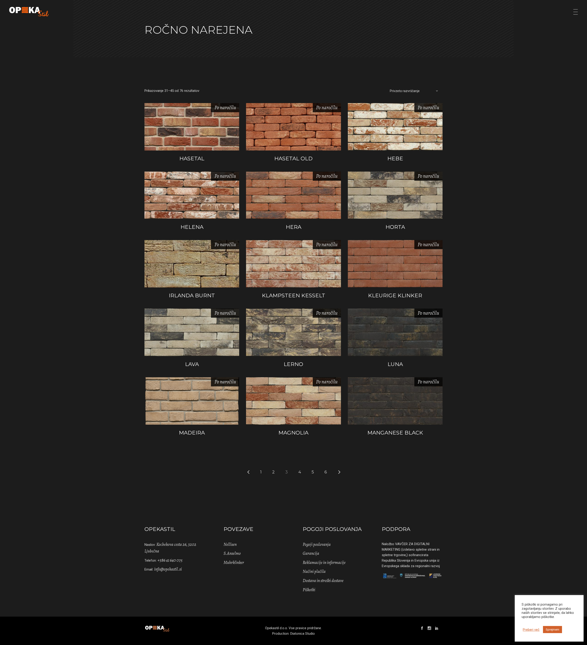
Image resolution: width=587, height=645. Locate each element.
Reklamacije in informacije (324, 563)
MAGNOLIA (293, 432)
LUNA (395, 364)
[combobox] (414, 90)
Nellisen (230, 544)
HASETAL (191, 158)
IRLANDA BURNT (192, 295)
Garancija (311, 553)
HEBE (395, 158)
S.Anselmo (232, 553)
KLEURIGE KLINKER (395, 295)
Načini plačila (314, 571)
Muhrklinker (234, 563)
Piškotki (309, 590)
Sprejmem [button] (552, 629)
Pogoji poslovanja (317, 544)
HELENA (191, 227)
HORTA (395, 227)
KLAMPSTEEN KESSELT (293, 295)
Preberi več (531, 630)
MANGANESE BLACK (395, 432)
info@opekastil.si (168, 569)
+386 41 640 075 (170, 560)
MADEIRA (192, 432)
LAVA (192, 364)
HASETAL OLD (293, 158)
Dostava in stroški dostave (323, 581)
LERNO (293, 364)
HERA (293, 227)
